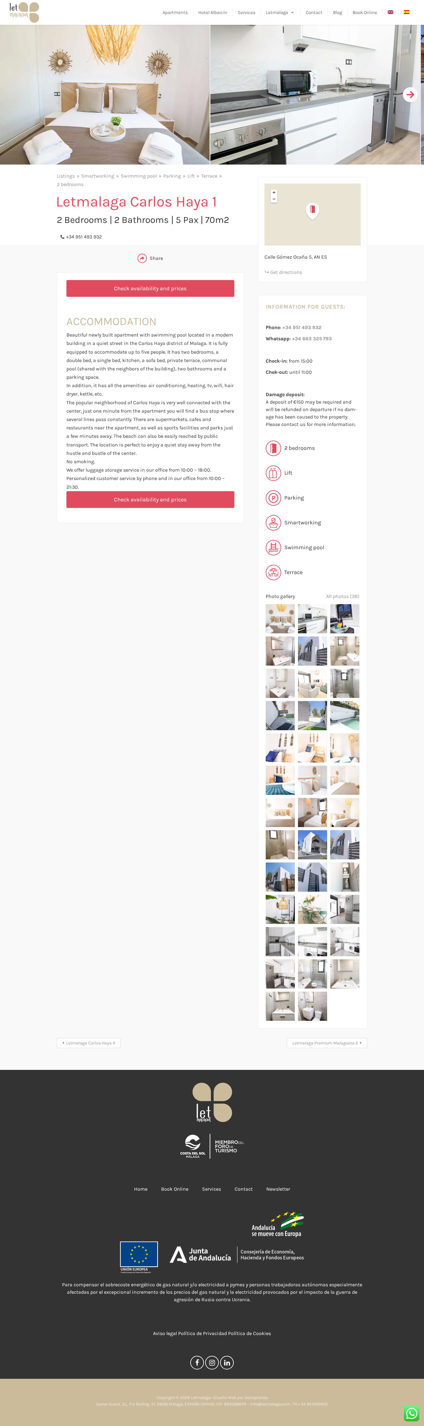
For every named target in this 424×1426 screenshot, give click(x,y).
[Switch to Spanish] (407, 12)
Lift (191, 176)
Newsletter (278, 1189)
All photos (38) (342, 596)
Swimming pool (139, 176)
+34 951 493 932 (84, 237)
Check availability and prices (150, 288)
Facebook (197, 1364)
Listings (66, 176)
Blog (337, 12)
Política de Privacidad (202, 1333)
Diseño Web (225, 1397)
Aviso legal (165, 1333)
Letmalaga (277, 12)
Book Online (365, 12)
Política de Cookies (249, 1333)
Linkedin (227, 1364)
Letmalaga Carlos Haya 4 (90, 1043)
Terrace (209, 176)
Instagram (212, 1364)
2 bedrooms (70, 184)
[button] (316, 211)
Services (246, 12)
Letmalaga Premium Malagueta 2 (325, 1043)
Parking (172, 176)
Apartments (175, 12)
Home (140, 1189)
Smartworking (97, 176)
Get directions (286, 272)
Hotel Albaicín (212, 12)
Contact (314, 12)
